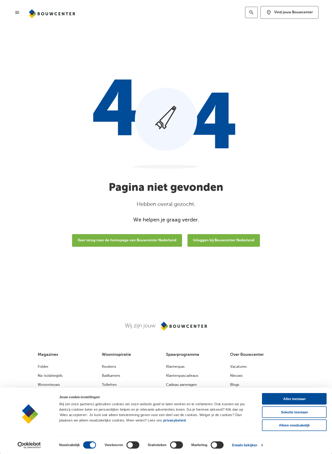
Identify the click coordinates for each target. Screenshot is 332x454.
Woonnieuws (49, 385)
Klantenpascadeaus (182, 376)
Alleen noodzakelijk (294, 425)
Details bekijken (244, 445)
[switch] (132, 445)
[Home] (52, 13)
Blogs (234, 385)
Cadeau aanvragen (181, 385)
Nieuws (236, 376)
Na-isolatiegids (50, 376)
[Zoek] (251, 12)
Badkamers (111, 376)
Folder (43, 367)
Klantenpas (175, 367)
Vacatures (238, 367)
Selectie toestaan (294, 412)
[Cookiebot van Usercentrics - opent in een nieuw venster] (29, 445)
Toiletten (109, 385)
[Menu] (17, 12)
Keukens (109, 367)
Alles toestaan (294, 399)
